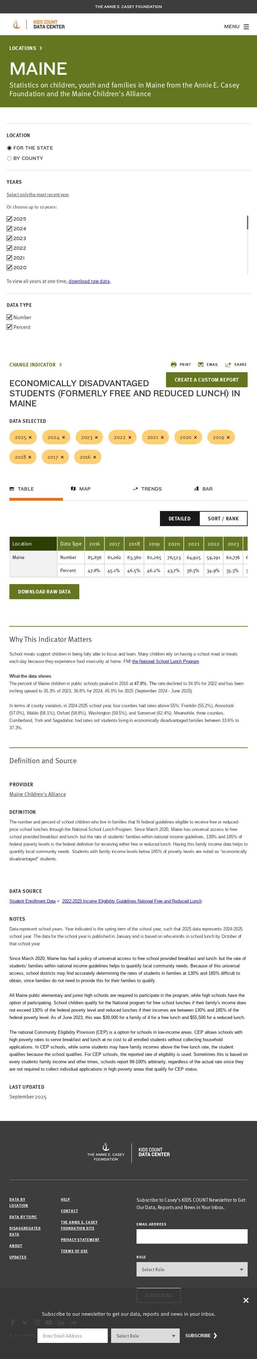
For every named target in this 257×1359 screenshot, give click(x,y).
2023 (86, 437)
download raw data (89, 281)
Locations (22, 48)
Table (26, 489)
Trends (151, 489)
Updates (17, 1256)
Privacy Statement (80, 1239)
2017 (52, 457)
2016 (85, 457)
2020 (185, 437)
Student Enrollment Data (32, 901)
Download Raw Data (44, 591)
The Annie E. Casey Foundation (128, 6)
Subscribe (198, 1335)
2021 (152, 437)
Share (240, 364)
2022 (119, 437)
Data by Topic (23, 1216)
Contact (69, 1210)
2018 (20, 457)
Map (85, 489)
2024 (53, 437)
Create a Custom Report (207, 379)
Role (141, 1256)
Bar (207, 489)
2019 (218, 437)
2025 (20, 437)
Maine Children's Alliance (37, 794)
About (15, 1245)
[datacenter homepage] (49, 24)
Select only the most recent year (38, 194)
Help (65, 1199)
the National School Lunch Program (165, 661)
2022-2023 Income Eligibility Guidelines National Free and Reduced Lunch (132, 901)
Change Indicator (32, 364)
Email (212, 364)
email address (152, 1224)
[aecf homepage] (16, 24)
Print (185, 364)
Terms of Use (74, 1250)
